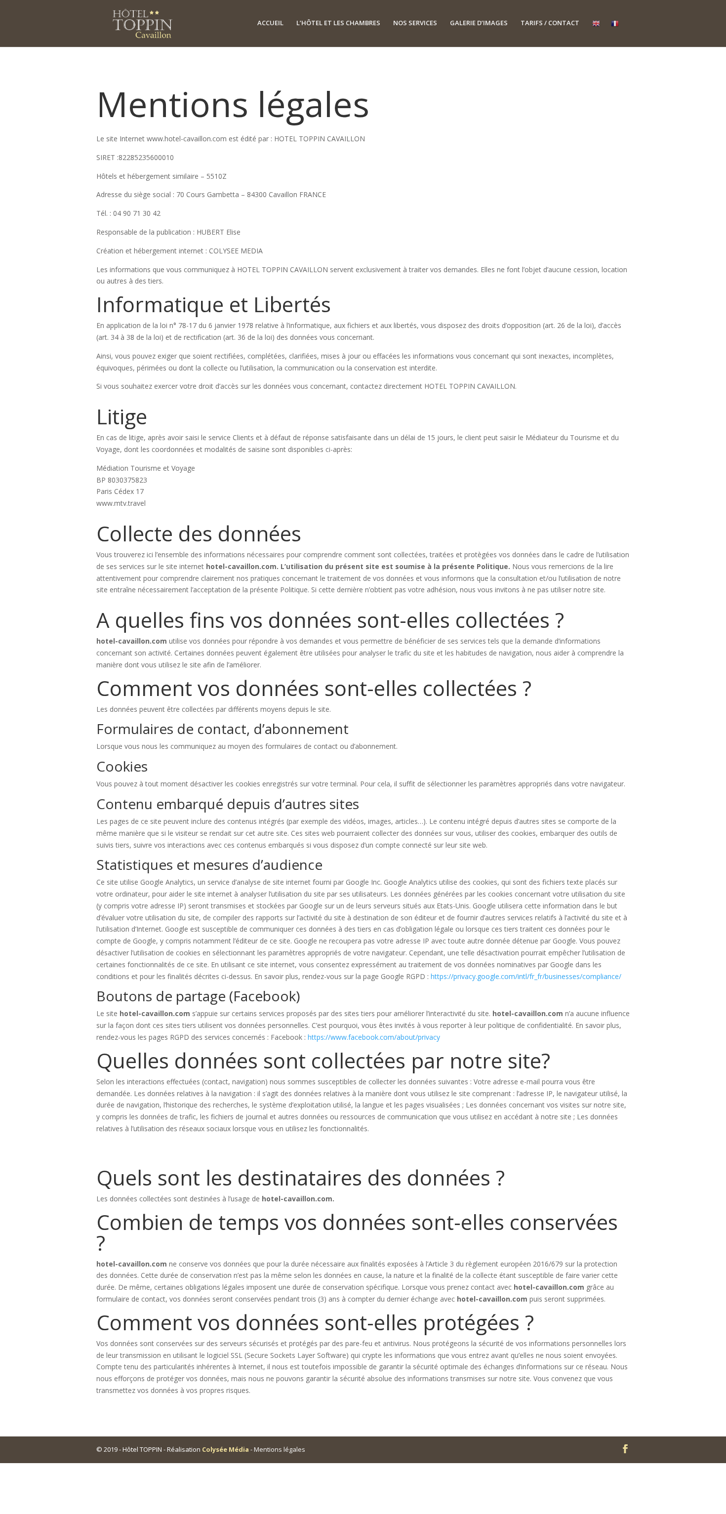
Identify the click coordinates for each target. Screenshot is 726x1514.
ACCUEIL (270, 23)
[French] (615, 33)
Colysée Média (225, 1449)
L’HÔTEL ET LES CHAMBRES (338, 23)
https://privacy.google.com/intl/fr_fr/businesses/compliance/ (526, 976)
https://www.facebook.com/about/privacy (374, 1037)
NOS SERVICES (415, 23)
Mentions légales (279, 1449)
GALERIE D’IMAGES (479, 23)
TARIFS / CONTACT (550, 23)
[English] (596, 33)
